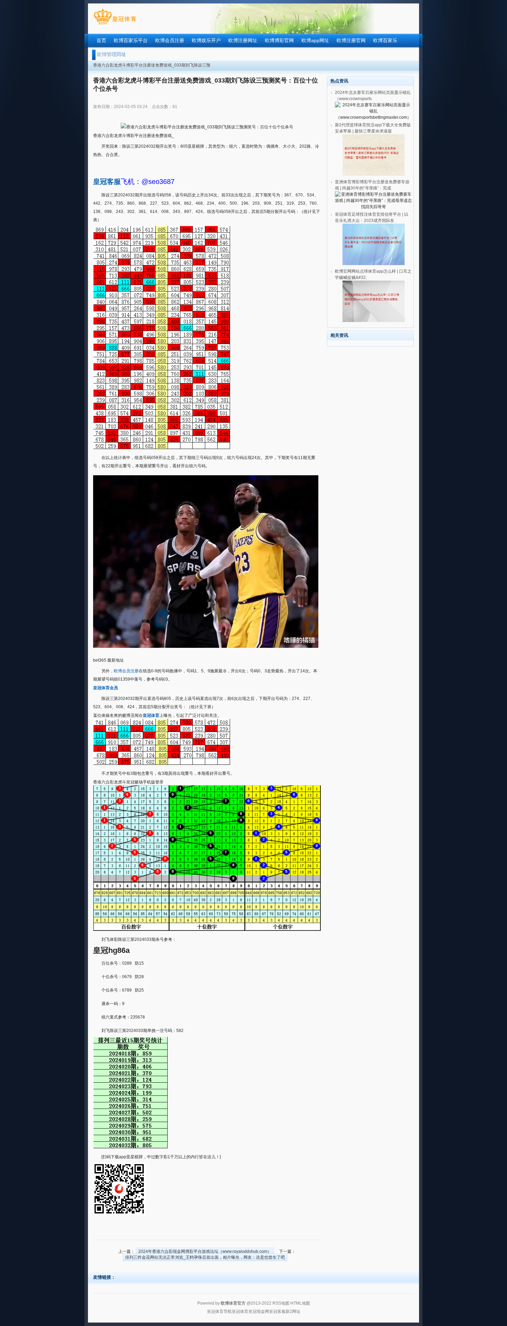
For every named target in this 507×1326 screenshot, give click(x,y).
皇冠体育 (240, 1311)
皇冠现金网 (258, 1311)
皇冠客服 (277, 1311)
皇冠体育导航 (219, 1311)
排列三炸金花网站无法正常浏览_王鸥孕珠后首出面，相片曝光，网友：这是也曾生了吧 (205, 1257)
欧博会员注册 (126, 671)
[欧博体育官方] (114, 24)
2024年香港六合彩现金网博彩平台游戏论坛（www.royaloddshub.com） (204, 1251)
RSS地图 (280, 1303)
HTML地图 (300, 1303)
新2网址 (293, 1311)
